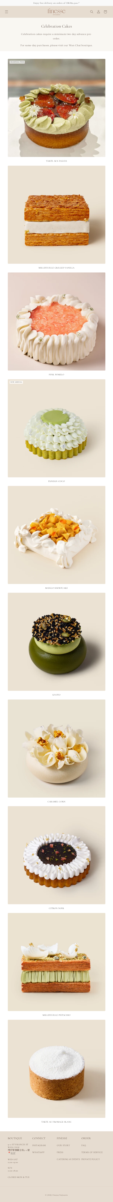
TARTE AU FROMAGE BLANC (56, 1121)
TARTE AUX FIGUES (56, 161)
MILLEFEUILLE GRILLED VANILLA (56, 267)
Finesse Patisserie (60, 1195)
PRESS (60, 1152)
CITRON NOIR (56, 908)
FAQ (83, 1145)
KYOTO (56, 694)
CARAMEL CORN (56, 801)
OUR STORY (63, 1145)
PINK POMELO (56, 374)
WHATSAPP (38, 1152)
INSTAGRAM (39, 1145)
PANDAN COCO (56, 481)
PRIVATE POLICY (90, 1159)
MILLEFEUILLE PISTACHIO (56, 1015)
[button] (6, 11)
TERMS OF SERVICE (92, 1152)
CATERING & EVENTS (68, 1159)
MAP (13, 1153)
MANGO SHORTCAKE (56, 588)
